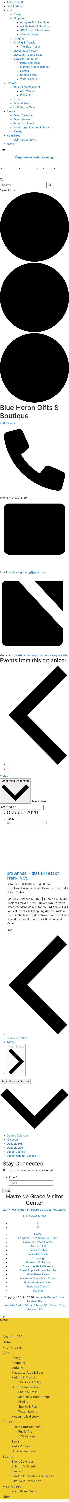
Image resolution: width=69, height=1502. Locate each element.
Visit (9, 10)
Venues (17, 1471)
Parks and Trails (30, 62)
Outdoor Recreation (25, 58)
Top (2, 1316)
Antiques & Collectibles (34, 22)
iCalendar (13, 1139)
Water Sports (28, 79)
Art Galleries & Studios (34, 26)
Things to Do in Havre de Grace (38, 1238)
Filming (17, 131)
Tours (16, 99)
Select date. (38, 801)
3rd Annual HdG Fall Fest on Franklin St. (33, 876)
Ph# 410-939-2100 (34, 1216)
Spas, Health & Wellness (38, 1266)
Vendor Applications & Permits (32, 127)
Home (38, 1234)
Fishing (24, 70)
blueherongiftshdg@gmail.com (27, 572)
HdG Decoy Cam (24, 107)
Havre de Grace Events (38, 1242)
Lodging (18, 38)
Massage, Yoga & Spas (27, 54)
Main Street (14, 135)
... (15, 923)
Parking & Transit (24, 42)
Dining (17, 14)
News (10, 143)
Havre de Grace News (38, 1282)
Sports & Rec (28, 75)
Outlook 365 (15, 1143)
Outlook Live (15, 1147)
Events (11, 111)
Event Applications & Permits (38, 1270)
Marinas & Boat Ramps (34, 66)
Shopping (19, 18)
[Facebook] (38, 1223)
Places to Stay (38, 1250)
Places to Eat (37, 1246)
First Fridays (14, 6)
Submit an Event (23, 123)
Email (13, 1177)
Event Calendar (23, 115)
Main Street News (24, 139)
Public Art (26, 95)
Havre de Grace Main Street (38, 1278)
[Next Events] (8, 768)
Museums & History (25, 50)
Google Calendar (17, 1135)
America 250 (15, 2)
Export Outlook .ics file (21, 1155)
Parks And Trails (38, 1254)
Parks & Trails (21, 103)
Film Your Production (26, 1481)
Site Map (38, 1290)
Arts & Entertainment (26, 87)
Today (4, 776)
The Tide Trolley (30, 46)
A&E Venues (27, 91)
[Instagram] (38, 1227)
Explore (11, 83)
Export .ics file (16, 1151)
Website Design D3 (17, 1305)
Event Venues (21, 119)
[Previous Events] (38, 764)
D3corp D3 (40, 1305)
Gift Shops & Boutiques (35, 30)
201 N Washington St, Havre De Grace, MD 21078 (34, 1209)
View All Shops (29, 34)
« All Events (7, 423)
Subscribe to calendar (15, 1081)
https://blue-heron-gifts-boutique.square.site (39, 655)
